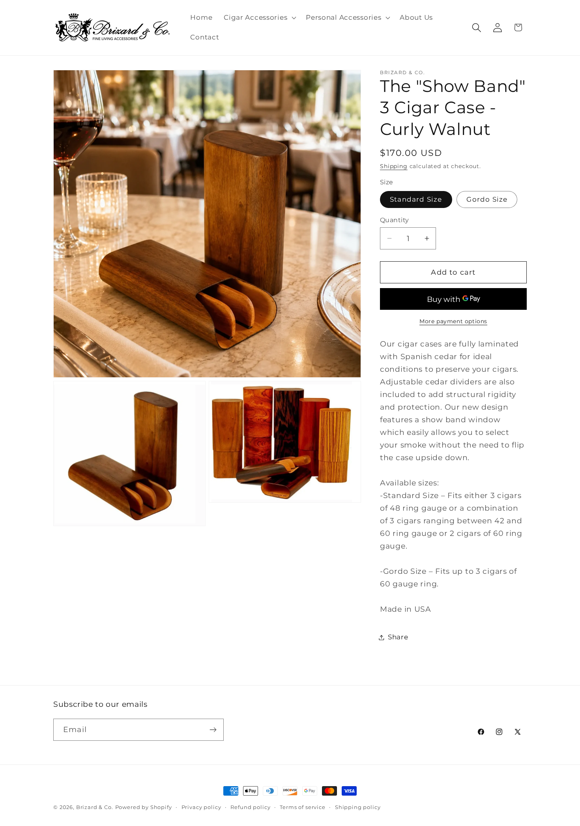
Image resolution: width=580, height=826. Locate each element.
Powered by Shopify (143, 807)
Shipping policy (358, 807)
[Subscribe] (212, 730)
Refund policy (250, 807)
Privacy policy (201, 807)
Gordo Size (486, 199)
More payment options (453, 321)
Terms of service (302, 807)
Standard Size (416, 199)
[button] (259, 18)
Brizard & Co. (94, 807)
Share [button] (398, 637)
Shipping (394, 166)
